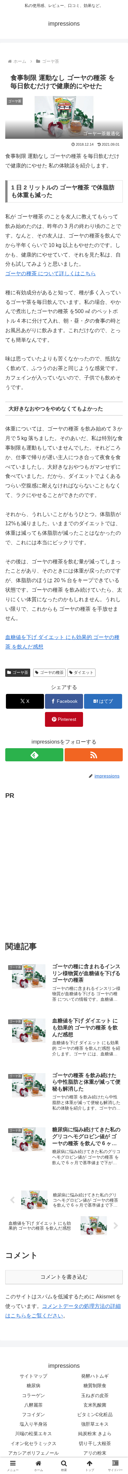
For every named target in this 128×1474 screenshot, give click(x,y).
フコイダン (33, 1414)
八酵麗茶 (33, 1405)
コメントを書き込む (64, 1277)
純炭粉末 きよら (95, 1433)
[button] (115, 1045)
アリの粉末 (94, 1453)
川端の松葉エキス (33, 1433)
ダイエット (84, 672)
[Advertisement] (64, 865)
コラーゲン (33, 1395)
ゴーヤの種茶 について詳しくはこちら (50, 273)
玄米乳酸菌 (94, 1405)
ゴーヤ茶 (20, 672)
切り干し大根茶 (95, 1443)
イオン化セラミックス (33, 1443)
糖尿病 (33, 1385)
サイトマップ (33, 1376)
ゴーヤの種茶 (52, 672)
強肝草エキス (95, 1424)
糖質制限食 (94, 1385)
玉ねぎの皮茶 (95, 1395)
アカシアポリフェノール (33, 1453)
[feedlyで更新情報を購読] (34, 754)
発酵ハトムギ (95, 1376)
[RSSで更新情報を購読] (94, 754)
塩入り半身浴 (33, 1424)
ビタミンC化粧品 (95, 1414)
